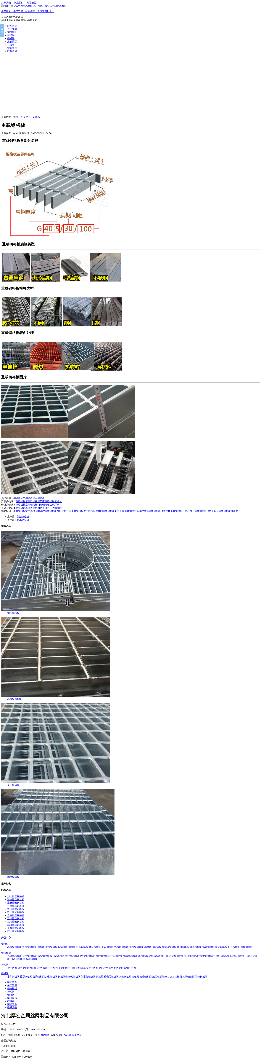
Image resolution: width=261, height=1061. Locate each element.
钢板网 (10, 38)
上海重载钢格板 (15, 928)
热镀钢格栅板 (14, 956)
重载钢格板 (22, 501)
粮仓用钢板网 (111, 976)
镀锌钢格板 (51, 947)
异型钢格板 (27, 498)
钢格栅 (17, 498)
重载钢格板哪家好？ (229, 511)
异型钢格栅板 (179, 956)
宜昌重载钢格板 (15, 906)
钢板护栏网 (36, 968)
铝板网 (135, 976)
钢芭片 (99, 976)
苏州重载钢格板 (15, 931)
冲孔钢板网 (51, 976)
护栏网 (10, 35)
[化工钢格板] (55, 782)
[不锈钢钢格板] (55, 696)
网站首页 (12, 25)
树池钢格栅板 (72, 956)
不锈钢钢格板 (14, 699)
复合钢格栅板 (57, 956)
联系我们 (19, 2)
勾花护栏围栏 (63, 968)
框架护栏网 (102, 968)
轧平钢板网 (188, 976)
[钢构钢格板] (55, 610)
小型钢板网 (13, 976)
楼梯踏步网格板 (152, 947)
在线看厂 (12, 44)
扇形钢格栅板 (102, 956)
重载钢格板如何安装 (113, 511)
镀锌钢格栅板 (136, 947)
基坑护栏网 (89, 968)
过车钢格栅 (117, 956)
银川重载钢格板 (15, 909)
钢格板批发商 (23, 504)
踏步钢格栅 (43, 956)
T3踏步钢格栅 (237, 956)
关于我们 (6, 2)
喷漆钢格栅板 (87, 956)
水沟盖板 (166, 956)
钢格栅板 (12, 32)
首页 (15, 117)
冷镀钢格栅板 (29, 947)
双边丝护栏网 (22, 968)
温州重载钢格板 (15, 918)
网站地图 (31, 2)
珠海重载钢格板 (15, 899)
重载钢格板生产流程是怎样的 (87, 511)
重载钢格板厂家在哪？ (182, 511)
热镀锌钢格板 (121, 947)
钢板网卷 (63, 976)
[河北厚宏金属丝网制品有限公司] (130, 85)
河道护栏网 (77, 968)
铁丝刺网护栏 (116, 968)
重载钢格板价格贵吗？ (207, 511)
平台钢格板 (39, 498)
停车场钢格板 (169, 947)
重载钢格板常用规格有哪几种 (29, 511)
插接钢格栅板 (206, 956)
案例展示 (12, 41)
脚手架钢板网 (88, 976)
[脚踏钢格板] (57, 874)
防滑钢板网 (39, 976)
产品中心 (25, 117)
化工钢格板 (23, 519)
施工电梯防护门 (160, 976)
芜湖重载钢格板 (15, 921)
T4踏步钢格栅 (221, 956)
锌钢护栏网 (130, 968)
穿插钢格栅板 (29, 956)
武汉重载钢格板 (15, 925)
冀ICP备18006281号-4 (70, 1035)
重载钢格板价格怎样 (159, 511)
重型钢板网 (26, 976)
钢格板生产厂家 (50, 504)
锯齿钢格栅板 (130, 956)
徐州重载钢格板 (15, 912)
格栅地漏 (143, 956)
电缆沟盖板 (193, 956)
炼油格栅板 (32, 959)
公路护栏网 (49, 968)
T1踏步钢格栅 (17, 959)
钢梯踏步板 (155, 956)
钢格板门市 (36, 504)
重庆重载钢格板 (15, 902)
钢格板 (36, 117)
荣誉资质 (12, 48)
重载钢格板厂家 (36, 501)
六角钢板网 (125, 976)
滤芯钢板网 (176, 976)
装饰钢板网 (201, 976)
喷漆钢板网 (146, 976)
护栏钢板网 (74, 976)
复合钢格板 (108, 947)
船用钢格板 (183, 947)
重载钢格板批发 (53, 501)
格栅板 (43, 508)
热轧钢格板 (208, 947)
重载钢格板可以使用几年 (58, 511)
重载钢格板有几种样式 (136, 511)
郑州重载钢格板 (15, 896)
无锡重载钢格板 (15, 915)
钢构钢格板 (13, 613)
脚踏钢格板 (23, 516)
